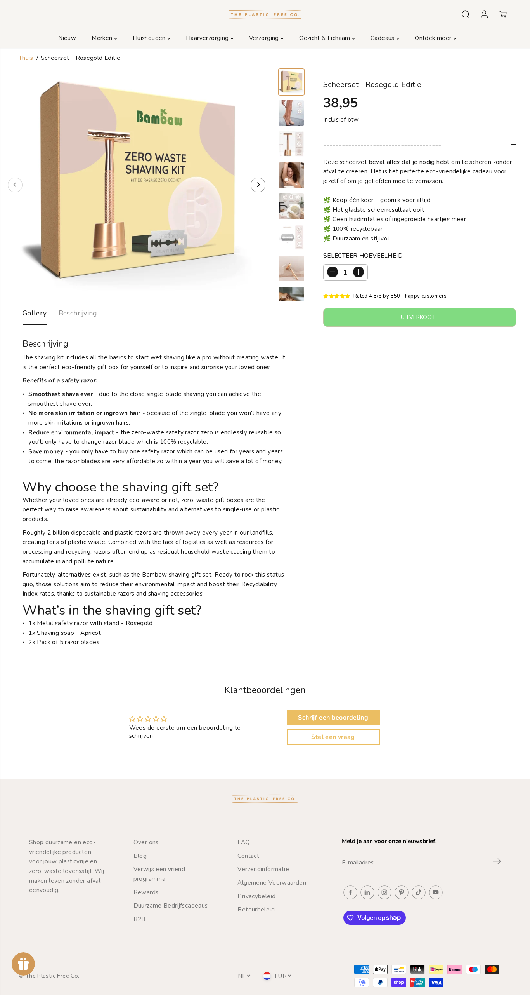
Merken (103, 38)
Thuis (26, 58)
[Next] (258, 185)
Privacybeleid (256, 896)
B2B (139, 919)
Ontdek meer (434, 38)
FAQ (243, 842)
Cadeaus (383, 38)
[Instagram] (384, 892)
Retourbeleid (256, 909)
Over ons (146, 842)
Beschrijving (78, 313)
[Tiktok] (418, 892)
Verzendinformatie (263, 869)
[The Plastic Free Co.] (265, 14)
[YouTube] (435, 892)
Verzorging (265, 38)
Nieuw (67, 38)
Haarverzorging (208, 38)
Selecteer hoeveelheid (363, 255)
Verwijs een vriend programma (159, 874)
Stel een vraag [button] (333, 737)
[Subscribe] (497, 862)
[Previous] (15, 185)
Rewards (146, 892)
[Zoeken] (465, 14)
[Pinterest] (401, 892)
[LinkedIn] (367, 892)
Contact (248, 856)
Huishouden (150, 38)
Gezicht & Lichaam (325, 38)
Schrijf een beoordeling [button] (333, 717)
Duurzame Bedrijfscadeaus (170, 905)
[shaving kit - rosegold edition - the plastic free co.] (136, 184)
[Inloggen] (484, 14)
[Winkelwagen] (502, 14)
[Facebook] (350, 892)
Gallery (35, 313)
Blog (140, 856)
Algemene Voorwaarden (271, 882)
